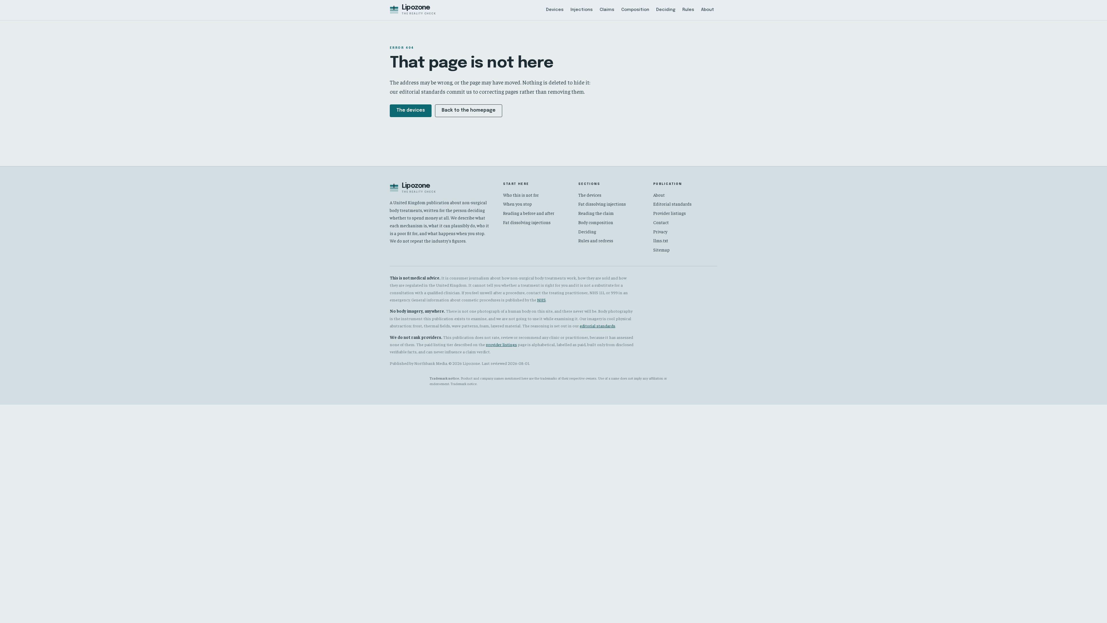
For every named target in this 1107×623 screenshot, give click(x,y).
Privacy (660, 231)
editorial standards (597, 325)
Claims (607, 9)
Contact (661, 222)
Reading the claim (596, 213)
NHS (541, 299)
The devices (410, 110)
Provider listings (669, 213)
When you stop (517, 204)
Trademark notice (464, 383)
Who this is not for (521, 195)
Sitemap (661, 249)
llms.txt (660, 240)
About (707, 9)
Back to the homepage (469, 110)
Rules (688, 9)
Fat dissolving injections (527, 222)
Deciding (665, 9)
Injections (582, 9)
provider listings (501, 344)
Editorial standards (672, 204)
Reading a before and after (528, 213)
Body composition (595, 222)
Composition (635, 9)
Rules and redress (595, 240)
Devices (555, 9)
